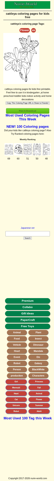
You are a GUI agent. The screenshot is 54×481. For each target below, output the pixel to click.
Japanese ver (28, 228)
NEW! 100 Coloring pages (27, 126)
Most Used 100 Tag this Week (28, 418)
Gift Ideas (27, 313)
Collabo (27, 307)
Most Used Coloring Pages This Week (28, 117)
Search (28, 238)
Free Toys (27, 326)
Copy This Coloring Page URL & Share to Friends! (28, 103)
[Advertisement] (27, 199)
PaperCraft (28, 319)
